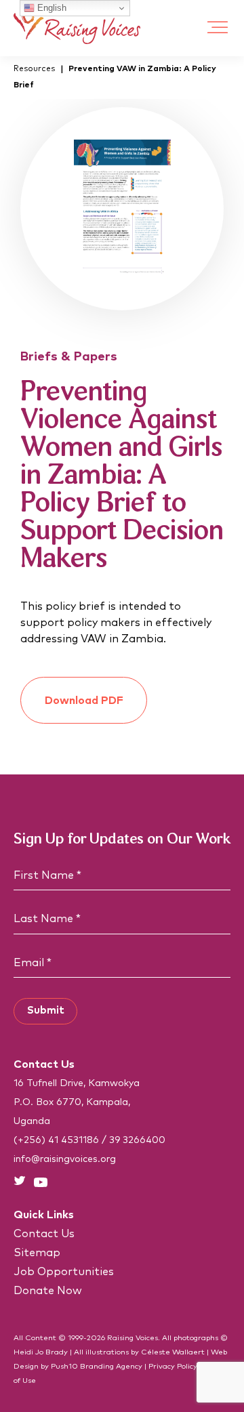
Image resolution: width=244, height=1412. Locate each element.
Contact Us (44, 1233)
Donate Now (48, 1290)
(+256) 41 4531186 (56, 1140)
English (50, 8)
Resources (34, 69)
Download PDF (84, 700)
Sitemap (37, 1252)
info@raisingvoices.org (65, 1159)
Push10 (64, 1366)
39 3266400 (137, 1140)
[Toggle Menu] (217, 28)
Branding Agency (111, 1366)
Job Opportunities (64, 1271)
